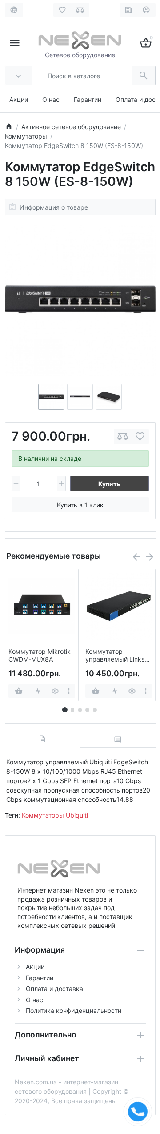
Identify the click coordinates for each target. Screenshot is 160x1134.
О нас (51, 99)
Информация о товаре (54, 207)
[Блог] (129, 10)
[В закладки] (140, 436)
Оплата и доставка (54, 988)
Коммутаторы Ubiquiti (55, 815)
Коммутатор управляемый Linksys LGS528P (118, 655)
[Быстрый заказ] (38, 691)
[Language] (14, 10)
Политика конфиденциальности (73, 1010)
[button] (72, 710)
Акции (18, 99)
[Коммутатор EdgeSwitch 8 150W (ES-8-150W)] (80, 304)
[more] (69, 691)
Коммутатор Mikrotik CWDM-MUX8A (39, 655)
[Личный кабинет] (146, 10)
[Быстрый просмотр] (55, 691)
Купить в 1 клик (80, 505)
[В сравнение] (123, 436)
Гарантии (87, 99)
